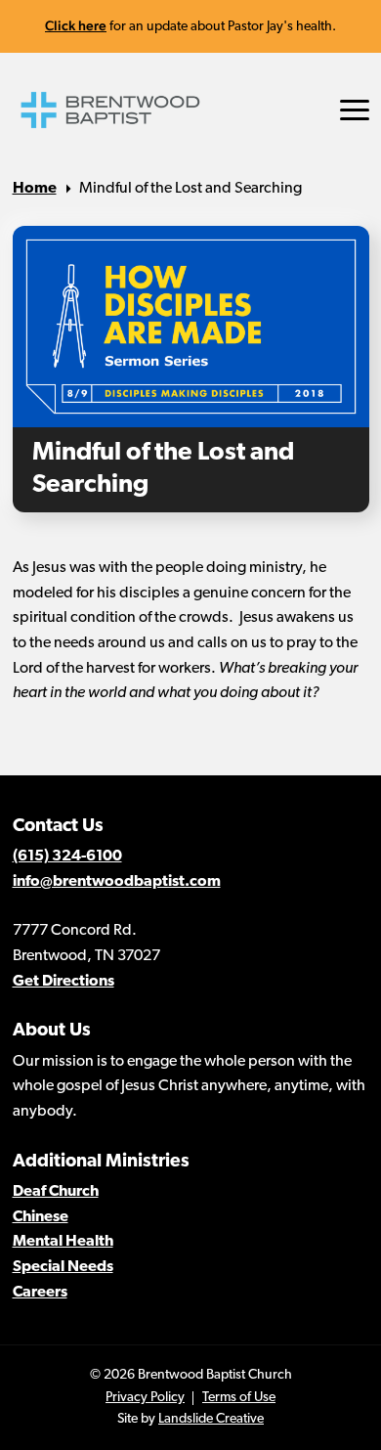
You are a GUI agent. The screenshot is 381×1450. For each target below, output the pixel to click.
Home (35, 189)
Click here (75, 25)
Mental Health (63, 1242)
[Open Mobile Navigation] (354, 110)
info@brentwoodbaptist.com (117, 882)
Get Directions (63, 981)
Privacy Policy (145, 1397)
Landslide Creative (211, 1419)
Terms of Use (238, 1397)
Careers (40, 1292)
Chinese (40, 1217)
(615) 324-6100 (67, 856)
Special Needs (63, 1267)
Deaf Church (56, 1192)
